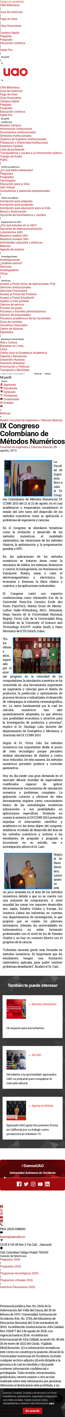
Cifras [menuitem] (4, 273)
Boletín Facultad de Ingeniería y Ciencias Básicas (31, 420)
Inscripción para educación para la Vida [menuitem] (25, 208)
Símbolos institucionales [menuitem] (15, 135)
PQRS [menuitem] (3, 160)
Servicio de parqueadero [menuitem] (15, 315)
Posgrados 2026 (10, 1266)
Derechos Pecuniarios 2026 (17, 1287)
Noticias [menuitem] (5, 246)
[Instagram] (1, 1214)
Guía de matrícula (11, 12)
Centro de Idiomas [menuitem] (11, 328)
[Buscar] (2, 63)
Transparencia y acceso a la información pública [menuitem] (31, 153)
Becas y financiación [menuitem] (13, 211)
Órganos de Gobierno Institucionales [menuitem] (23, 139)
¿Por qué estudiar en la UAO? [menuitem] (18, 225)
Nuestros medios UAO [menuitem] (14, 235)
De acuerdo (32, 1410)
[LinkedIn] (1, 1221)
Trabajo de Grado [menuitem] (11, 156)
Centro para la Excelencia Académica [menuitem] (23, 353)
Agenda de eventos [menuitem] (12, 249)
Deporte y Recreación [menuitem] (13, 356)
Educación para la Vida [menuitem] (14, 184)
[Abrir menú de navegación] (6, 81)
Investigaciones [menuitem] (9, 256)
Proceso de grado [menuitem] (11, 308)
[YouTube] (1, 1218)
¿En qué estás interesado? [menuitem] (16, 170)
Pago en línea (8, 19)
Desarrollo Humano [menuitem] (12, 359)
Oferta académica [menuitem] (10, 167)
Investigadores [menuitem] (9, 270)
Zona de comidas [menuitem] (11, 322)
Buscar (38, 373)
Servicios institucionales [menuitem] (15, 287)
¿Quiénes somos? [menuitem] (11, 263)
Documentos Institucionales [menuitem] (18, 132)
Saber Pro (6, 50)
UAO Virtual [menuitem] (7, 187)
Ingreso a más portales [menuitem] (14, 301)
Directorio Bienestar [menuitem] (12, 363)
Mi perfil (5, 57)
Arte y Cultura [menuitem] (8, 342)
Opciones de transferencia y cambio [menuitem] (23, 215)
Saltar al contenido (12, 1)
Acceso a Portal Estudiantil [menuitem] (17, 297)
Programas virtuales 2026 (16, 1280)
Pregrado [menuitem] (6, 36)
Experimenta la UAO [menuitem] (11, 222)
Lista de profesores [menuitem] (12, 149)
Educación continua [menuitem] (12, 43)
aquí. (52, 1403)
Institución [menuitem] (6, 122)
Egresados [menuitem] (6, 332)
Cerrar (48, 373)
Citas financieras (10, 26)
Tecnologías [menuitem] (8, 180)
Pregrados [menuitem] (6, 173)
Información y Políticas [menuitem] (14, 366)
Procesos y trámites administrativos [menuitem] (23, 311)
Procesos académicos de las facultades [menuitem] (25, 318)
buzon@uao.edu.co (12, 1237)
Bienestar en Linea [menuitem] (11, 346)
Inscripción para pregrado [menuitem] (16, 201)
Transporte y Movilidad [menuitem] (14, 370)
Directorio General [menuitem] (11, 146)
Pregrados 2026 (10, 1259)
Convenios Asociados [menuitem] (13, 325)
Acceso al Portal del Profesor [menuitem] (18, 294)
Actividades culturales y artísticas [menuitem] (21, 242)
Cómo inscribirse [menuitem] (9, 198)
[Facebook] (1, 1207)
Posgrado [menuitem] (6, 39)
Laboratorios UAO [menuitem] (11, 232)
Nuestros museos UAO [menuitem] (14, 239)
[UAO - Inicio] (15, 77)
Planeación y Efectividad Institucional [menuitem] (24, 142)
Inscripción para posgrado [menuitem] (16, 204)
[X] (1, 1210)
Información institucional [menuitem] (16, 129)
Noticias (5, 413)
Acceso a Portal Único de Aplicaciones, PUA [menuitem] (27, 284)
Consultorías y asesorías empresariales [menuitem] (25, 191)
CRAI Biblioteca (10, 5)
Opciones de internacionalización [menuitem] (21, 228)
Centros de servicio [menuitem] (12, 304)
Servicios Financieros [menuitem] (13, 291)
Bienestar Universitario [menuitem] (12, 339)
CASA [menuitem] (3, 349)
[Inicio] (1, 406)
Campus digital (9, 32)
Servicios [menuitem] (6, 266)
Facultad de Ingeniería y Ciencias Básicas (26, 447)
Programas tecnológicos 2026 (19, 1273)
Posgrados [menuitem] (7, 177)
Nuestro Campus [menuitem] (10, 125)
